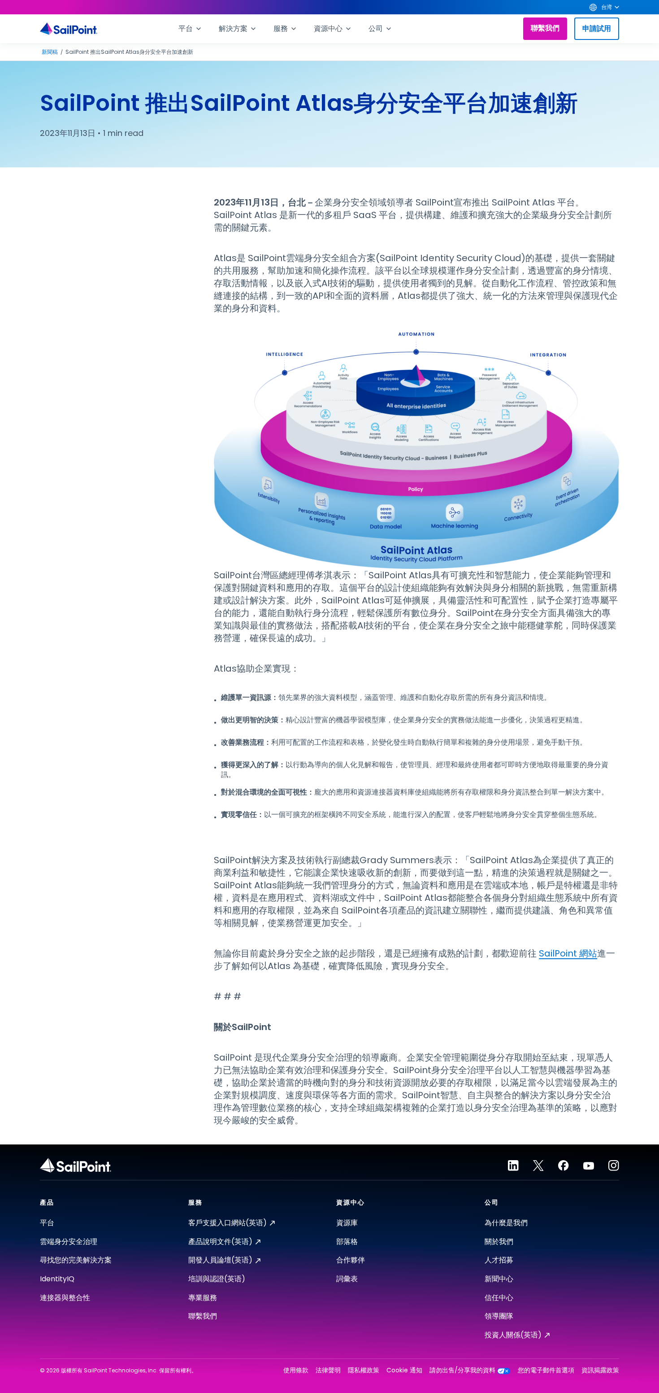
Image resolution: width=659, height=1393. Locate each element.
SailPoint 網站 (568, 953)
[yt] (588, 1165)
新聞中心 (499, 1279)
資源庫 (347, 1223)
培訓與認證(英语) (216, 1279)
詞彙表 (347, 1279)
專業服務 (202, 1298)
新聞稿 (50, 52)
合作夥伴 (350, 1260)
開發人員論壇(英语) (220, 1260)
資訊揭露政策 (600, 1370)
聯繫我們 (545, 28)
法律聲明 (328, 1370)
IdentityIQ (57, 1279)
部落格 (347, 1241)
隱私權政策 (363, 1370)
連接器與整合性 (65, 1298)
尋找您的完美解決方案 (76, 1260)
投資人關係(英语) (513, 1335)
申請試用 (596, 28)
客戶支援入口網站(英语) (227, 1223)
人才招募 (499, 1260)
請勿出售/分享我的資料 (462, 1370)
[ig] (613, 1165)
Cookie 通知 (404, 1370)
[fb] (563, 1165)
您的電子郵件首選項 (546, 1370)
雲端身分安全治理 (68, 1241)
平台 (47, 1223)
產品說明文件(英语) (220, 1241)
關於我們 (499, 1241)
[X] (538, 1165)
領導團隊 (499, 1316)
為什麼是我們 (506, 1223)
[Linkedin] (513, 1165)
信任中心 (499, 1298)
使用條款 (295, 1370)
